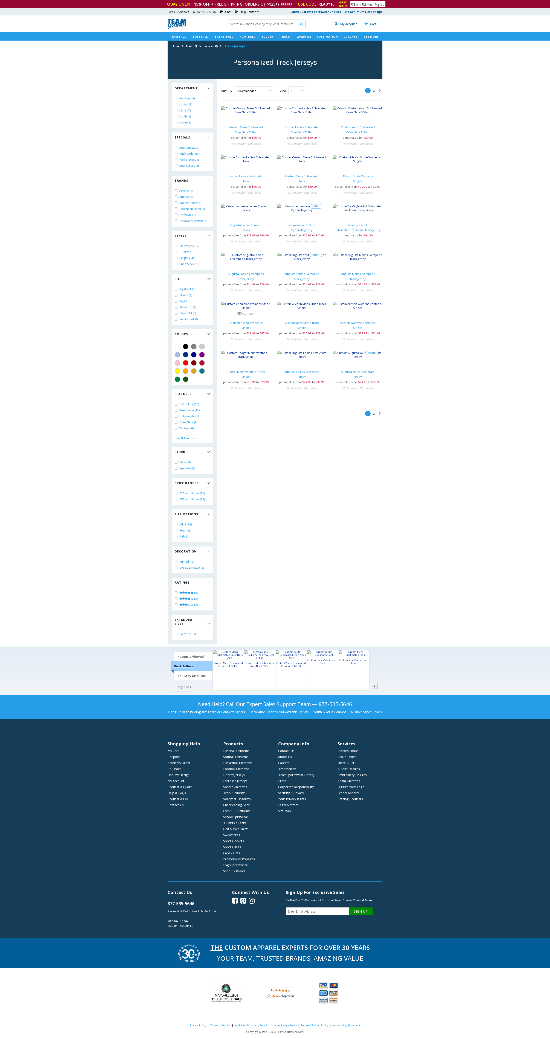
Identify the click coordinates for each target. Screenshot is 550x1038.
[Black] (185, 346)
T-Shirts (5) (186, 252)
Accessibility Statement (346, 1025)
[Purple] (202, 355)
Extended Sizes (183, 622)
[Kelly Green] (177, 379)
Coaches (350, 36)
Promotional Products (239, 859)
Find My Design (178, 775)
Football (247, 36)
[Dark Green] (185, 379)
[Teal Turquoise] (202, 371)
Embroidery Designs (352, 775)
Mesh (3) (185, 462)
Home (176, 46)
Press (282, 781)
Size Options (186, 514)
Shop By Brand (234, 871)
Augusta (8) (186, 197)
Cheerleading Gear (236, 805)
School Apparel (348, 793)
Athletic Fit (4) (187, 307)
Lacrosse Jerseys (235, 781)
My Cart (173, 751)
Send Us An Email (204, 911)
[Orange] (185, 371)
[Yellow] (177, 371)
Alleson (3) (186, 191)
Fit (177, 279)
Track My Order (179, 763)
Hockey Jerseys (234, 775)
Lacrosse (304, 36)
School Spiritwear (235, 817)
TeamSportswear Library (296, 775)
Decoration (186, 551)
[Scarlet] (202, 363)
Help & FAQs (177, 793)
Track (285, 36)
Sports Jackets (233, 841)
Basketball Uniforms (237, 763)
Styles (181, 236)
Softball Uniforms (235, 757)
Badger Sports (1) (190, 203)
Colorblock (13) (189, 404)
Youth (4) (185, 116)
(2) (195, 599)
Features (183, 394)
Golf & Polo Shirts (236, 829)
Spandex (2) (187, 468)
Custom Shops (348, 751)
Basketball (224, 36)
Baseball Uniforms (236, 751)
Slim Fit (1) (185, 295)
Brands (181, 180)
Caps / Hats (231, 853)
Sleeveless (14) (189, 246)
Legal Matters (288, 805)
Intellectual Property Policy (251, 1025)
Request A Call (178, 799)
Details (286, 4)
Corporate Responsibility (296, 787)
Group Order (347, 757)
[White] (177, 346)
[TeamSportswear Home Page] (177, 28)
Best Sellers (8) (189, 165)
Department (186, 88)
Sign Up (361, 911)
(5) (195, 593)
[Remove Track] (195, 46)
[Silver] (202, 346)
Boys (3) (184, 530)
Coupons (174, 757)
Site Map (284, 811)
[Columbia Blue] (177, 355)
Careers (283, 763)
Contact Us (176, 805)
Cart (370, 24)
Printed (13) (187, 561)
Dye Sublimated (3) (191, 567)
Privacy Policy (198, 1025)
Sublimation (327, 36)
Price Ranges (187, 483)
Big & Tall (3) (187, 289)
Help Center (248, 12)
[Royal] (185, 355)
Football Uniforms (236, 769)
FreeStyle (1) (187, 215)
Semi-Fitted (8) (188, 319)
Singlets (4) (186, 258)
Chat (228, 12)
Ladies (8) (185, 104)
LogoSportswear (235, 865)
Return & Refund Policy (314, 1025)
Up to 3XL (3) (187, 634)
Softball (200, 36)
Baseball (178, 36)
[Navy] (194, 355)
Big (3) (183, 301)
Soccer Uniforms (235, 787)
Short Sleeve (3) (189, 264)
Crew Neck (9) (188, 422)
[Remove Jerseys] (216, 46)
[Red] (185, 363)
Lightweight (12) (189, 416)
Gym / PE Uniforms (237, 811)
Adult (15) (185, 524)
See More (371, 36)
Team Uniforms (349, 781)
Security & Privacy (291, 793)
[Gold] (194, 371)
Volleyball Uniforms (237, 799)
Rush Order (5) (189, 153)
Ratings (182, 582)
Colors (181, 334)
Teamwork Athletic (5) (193, 221)
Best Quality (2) (189, 147)
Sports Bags (232, 847)
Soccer (267, 36)
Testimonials (287, 769)
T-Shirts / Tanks (234, 823)
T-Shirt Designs (349, 769)
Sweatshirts (231, 835)
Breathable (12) (189, 410)
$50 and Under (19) (192, 499)
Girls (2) (184, 536)
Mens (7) (185, 110)
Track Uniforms (234, 793)
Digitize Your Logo (351, 787)
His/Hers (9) (187, 98)
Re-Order (174, 769)
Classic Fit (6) (187, 313)
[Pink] (177, 363)
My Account (176, 781)
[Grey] (194, 346)
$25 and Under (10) (192, 493)
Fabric (180, 452)
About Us (285, 757)
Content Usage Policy (284, 1025)
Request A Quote (180, 787)
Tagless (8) (186, 428)
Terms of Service (220, 1025)
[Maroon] (194, 363)
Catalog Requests (350, 799)
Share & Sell (346, 763)
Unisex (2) (185, 122)
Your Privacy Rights (292, 799)
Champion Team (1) (192, 209)
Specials (182, 137)
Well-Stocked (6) (189, 159)
